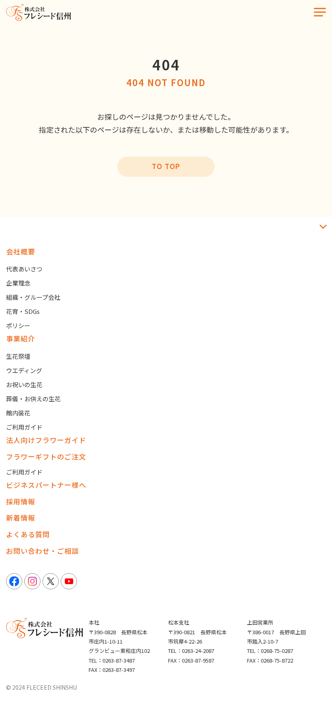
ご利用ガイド (24, 427)
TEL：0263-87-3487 (112, 660)
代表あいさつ (24, 269)
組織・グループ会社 (33, 297)
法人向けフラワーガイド (46, 440)
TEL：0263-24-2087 (191, 650)
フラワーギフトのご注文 (46, 456)
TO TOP (166, 166)
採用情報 (20, 501)
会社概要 (20, 251)
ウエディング (24, 370)
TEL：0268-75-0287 (270, 650)
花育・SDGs (23, 311)
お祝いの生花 (24, 384)
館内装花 (18, 413)
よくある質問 (28, 534)
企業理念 (18, 283)
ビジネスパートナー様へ (46, 485)
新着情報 (20, 518)
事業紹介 (20, 338)
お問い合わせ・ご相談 (42, 551)
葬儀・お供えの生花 (33, 399)
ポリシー (18, 325)
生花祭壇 (18, 356)
